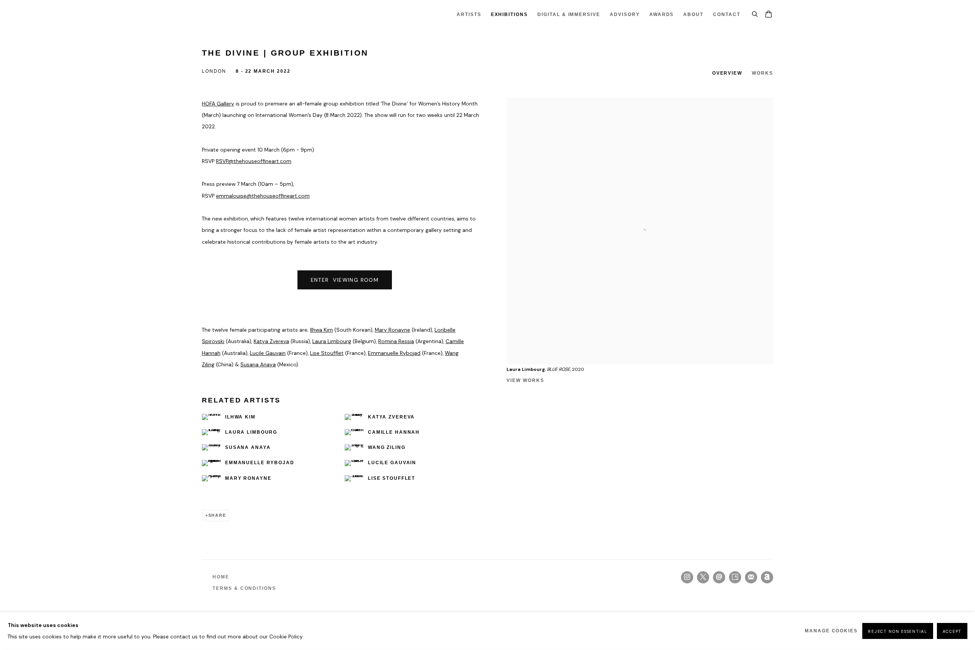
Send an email (719, 577)
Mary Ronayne (392, 329)
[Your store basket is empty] (768, 15)
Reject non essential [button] (897, 631)
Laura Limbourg (331, 341)
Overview (727, 73)
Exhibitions (509, 14)
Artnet (767, 577)
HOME (221, 577)
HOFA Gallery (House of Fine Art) (228, 14)
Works (762, 73)
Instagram (687, 577)
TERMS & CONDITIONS (244, 588)
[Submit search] (755, 13)
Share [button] (217, 515)
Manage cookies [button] (831, 631)
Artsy (735, 577)
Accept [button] (952, 631)
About (693, 14)
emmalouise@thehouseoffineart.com (263, 195)
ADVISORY (625, 14)
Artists (469, 14)
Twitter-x (703, 577)
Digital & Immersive (568, 14)
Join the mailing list (751, 577)
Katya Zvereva (271, 341)
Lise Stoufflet (327, 353)
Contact (726, 14)
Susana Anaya (258, 364)
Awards (661, 14)
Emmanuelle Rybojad (394, 353)
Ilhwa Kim (321, 329)
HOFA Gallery (218, 103)
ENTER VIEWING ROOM (345, 279)
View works (525, 380)
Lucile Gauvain (268, 353)
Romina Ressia (396, 341)
